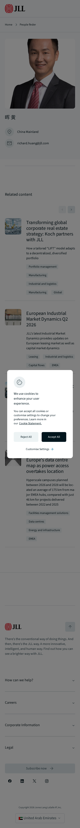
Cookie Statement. (30, 423)
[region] (40, 414)
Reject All (26, 437)
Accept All (54, 437)
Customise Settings (40, 449)
